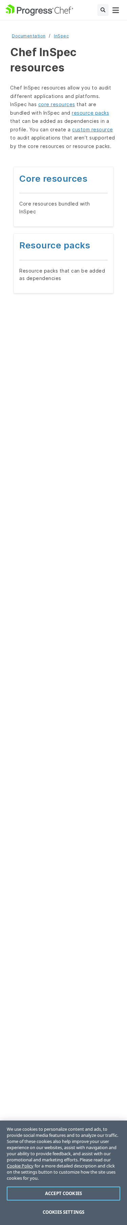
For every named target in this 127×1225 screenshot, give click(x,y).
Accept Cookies (63, 1193)
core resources (56, 104)
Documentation (29, 35)
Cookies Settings (63, 1212)
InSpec (61, 35)
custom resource (92, 129)
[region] (63, 1173)
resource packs (90, 113)
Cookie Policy (20, 1166)
